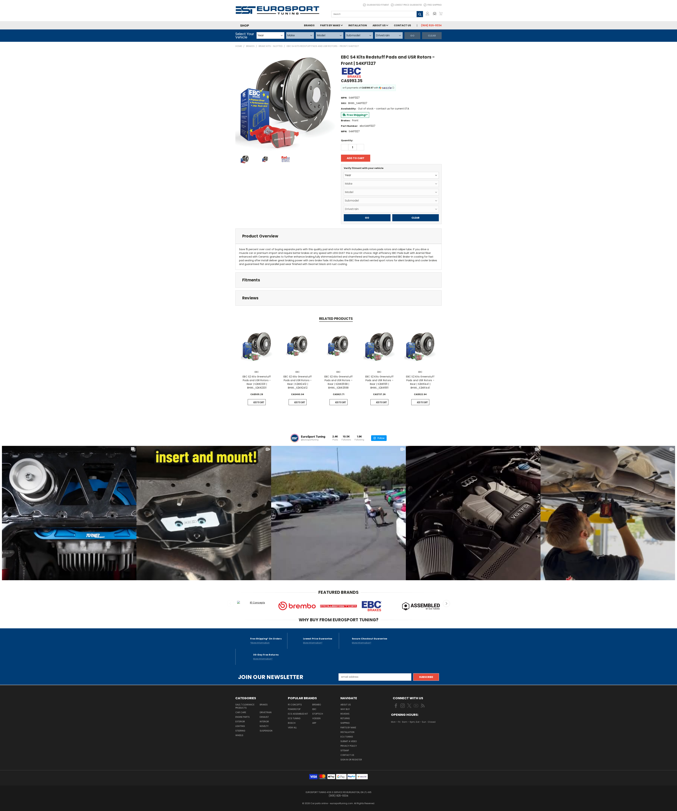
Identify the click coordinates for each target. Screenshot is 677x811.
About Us (379, 25)
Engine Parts (242, 716)
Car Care (240, 712)
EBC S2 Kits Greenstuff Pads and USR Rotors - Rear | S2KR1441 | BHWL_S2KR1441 (420, 382)
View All (292, 727)
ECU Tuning (346, 736)
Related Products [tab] (336, 318)
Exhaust (264, 716)
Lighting (240, 726)
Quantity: (347, 140)
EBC (314, 709)
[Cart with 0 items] (441, 13)
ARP (314, 722)
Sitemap (344, 750)
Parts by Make (330, 25)
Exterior (240, 721)
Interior (264, 721)
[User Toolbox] (427, 13)
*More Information (260, 642)
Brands (309, 25)
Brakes (264, 704)
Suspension (266, 730)
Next (446, 603)
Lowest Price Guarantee (408, 4)
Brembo (316, 704)
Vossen (316, 718)
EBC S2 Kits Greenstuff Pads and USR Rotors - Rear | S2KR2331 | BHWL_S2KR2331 (257, 382)
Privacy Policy (348, 745)
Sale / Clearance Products (244, 706)
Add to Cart (258, 402)
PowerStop (294, 709)
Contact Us (402, 25)
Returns (345, 718)
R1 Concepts (295, 704)
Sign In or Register (351, 759)
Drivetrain (266, 712)
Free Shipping (434, 4)
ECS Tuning (294, 718)
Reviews (344, 713)
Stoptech (317, 713)
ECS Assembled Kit (298, 713)
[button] (435, 13)
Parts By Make (348, 727)
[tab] (338, 236)
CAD (403, 732)
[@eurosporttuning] (294, 438)
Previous (230, 603)
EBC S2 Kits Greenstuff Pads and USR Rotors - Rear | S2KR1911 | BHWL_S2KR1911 (379, 382)
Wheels (239, 735)
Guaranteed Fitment (378, 4)
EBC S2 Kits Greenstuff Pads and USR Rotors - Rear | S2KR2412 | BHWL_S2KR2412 (297, 382)
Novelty (264, 726)
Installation (357, 25)
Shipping (345, 722)
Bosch (291, 722)
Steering (240, 730)
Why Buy (345, 709)
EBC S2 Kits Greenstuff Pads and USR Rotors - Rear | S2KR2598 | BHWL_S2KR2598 (338, 382)
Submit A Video (348, 741)
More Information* (312, 642)
